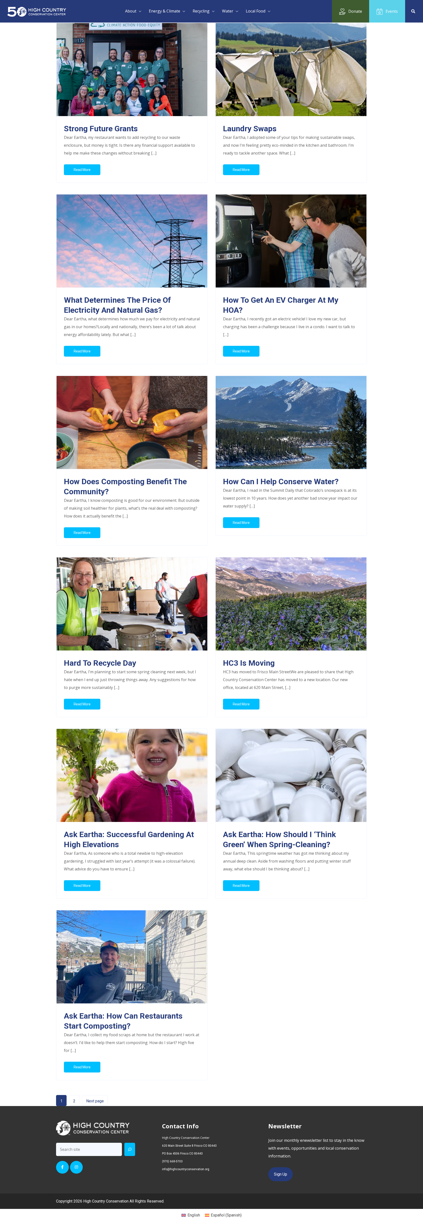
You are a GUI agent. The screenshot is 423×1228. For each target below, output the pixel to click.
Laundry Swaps (250, 128)
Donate (355, 11)
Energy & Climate (164, 11)
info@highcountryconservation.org (185, 1169)
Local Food (255, 11)
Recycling (201, 11)
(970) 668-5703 (172, 1161)
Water (227, 11)
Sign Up (280, 1174)
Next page (95, 1101)
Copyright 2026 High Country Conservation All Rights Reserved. (110, 1201)
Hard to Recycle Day (100, 663)
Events (392, 11)
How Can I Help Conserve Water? (281, 481)
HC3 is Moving (249, 663)
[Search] (129, 1149)
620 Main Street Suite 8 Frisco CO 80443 (189, 1145)
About (130, 11)
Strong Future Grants (101, 128)
